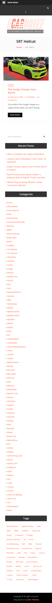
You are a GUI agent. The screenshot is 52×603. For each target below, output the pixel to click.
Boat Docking (13, 233)
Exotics (10, 272)
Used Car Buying (14, 494)
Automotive (12, 218)
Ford (9, 288)
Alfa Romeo (12, 206)
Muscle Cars (12, 393)
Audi (9, 214)
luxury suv (11, 557)
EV (25, 539)
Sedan (18, 566)
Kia (8, 335)
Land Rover (12, 343)
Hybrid (38, 548)
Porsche (10, 417)
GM (23, 544)
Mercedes (11, 374)
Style (9, 471)
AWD (9, 531)
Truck (34, 575)
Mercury (11, 378)
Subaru (10, 475)
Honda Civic (27, 548)
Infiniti (10, 323)
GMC (9, 300)
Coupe (10, 265)
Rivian (9, 432)
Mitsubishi (12, 389)
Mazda (10, 366)
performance (32, 562)
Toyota (10, 487)
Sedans (10, 452)
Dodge (11, 85)
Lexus (9, 350)
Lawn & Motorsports (16, 347)
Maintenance (13, 362)
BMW (9, 230)
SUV (8, 479)
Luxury (10, 358)
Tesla (9, 483)
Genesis (10, 296)
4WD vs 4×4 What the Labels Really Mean (25, 154)
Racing (10, 420)
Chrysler (11, 261)
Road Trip (11, 436)
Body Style (12, 237)
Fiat (8, 284)
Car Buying (12, 249)
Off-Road (11, 401)
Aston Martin (13, 210)
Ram (9, 424)
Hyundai (10, 319)
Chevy (9, 535)
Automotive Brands (16, 222)
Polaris (10, 409)
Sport (27, 566)
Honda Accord (13, 548)
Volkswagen (12, 506)
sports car (37, 566)
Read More (15, 115)
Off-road (19, 562)
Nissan (10, 397)
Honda (10, 308)
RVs (8, 444)
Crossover (19, 535)
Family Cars (12, 276)
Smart (10, 459)
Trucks (10, 491)
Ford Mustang (13, 544)
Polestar (11, 413)
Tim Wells (31, 97)
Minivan (10, 385)
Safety (10, 448)
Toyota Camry (22, 575)
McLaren (11, 370)
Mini (9, 382)
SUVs (25, 570)
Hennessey (12, 304)
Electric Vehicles (13, 539)
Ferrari (10, 280)
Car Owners (12, 253)
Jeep (9, 331)
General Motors (14, 292)
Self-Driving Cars (14, 456)
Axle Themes (33, 599)
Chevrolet (11, 257)
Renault (10, 428)
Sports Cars (12, 463)
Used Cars (11, 498)
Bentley (10, 226)
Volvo (9, 510)
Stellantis (11, 467)
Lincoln (10, 354)
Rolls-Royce (12, 440)
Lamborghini (13, 339)
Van (8, 502)
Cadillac (10, 245)
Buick (9, 241)
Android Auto (12, 526)
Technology (36, 570)
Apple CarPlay (27, 526)
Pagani (10, 405)
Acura (9, 202)
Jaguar (10, 327)
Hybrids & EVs (13, 311)
